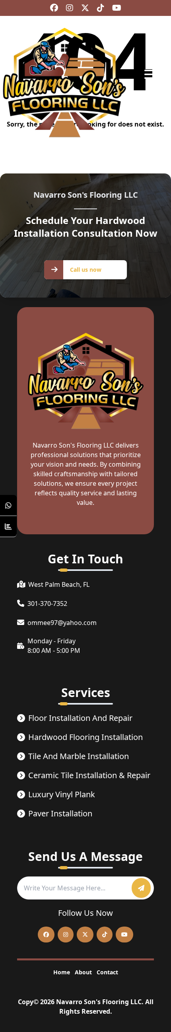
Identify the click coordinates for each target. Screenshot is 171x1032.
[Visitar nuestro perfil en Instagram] (69, 8)
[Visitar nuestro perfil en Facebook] (54, 8)
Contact (107, 972)
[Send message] (141, 888)
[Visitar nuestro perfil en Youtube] (116, 8)
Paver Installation (60, 813)
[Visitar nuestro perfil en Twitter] (85, 8)
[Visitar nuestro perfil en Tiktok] (100, 8)
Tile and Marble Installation (78, 756)
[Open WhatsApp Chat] (8, 505)
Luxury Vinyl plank (61, 794)
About (83, 972)
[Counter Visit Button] (8, 526)
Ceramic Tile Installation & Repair (89, 775)
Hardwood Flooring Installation (85, 737)
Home (61, 972)
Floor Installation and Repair (80, 718)
